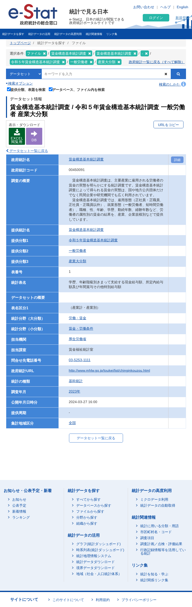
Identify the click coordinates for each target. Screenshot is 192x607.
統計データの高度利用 (68, 33)
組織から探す (86, 523)
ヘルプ (165, 7)
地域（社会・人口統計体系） (99, 574)
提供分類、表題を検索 (28, 89)
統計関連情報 (94, 33)
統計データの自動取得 (157, 505)
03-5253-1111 (79, 360)
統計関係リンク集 (154, 580)
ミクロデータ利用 (154, 499)
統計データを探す (13, 33)
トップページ (20, 43)
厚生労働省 (77, 339)
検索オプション (20, 83)
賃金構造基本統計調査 (86, 159)
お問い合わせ (143, 7)
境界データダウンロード (95, 568)
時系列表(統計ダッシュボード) (100, 550)
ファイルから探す (90, 511)
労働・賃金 (77, 318)
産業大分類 (77, 261)
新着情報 (19, 511)
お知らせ (19, 499)
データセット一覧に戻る (28, 150)
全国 (72, 423)
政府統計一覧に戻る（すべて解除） (157, 62)
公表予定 (19, 505)
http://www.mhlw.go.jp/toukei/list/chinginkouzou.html (109, 370)
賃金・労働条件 (81, 328)
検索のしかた (170, 84)
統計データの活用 (39, 33)
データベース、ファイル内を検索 (78, 89)
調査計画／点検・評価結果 (161, 544)
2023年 (74, 391)
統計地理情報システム (93, 556)
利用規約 (103, 600)
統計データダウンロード (95, 562)
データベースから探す (93, 505)
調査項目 (147, 538)
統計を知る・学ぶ (154, 574)
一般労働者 (77, 251)
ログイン (156, 18)
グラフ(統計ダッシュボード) (98, 544)
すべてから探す (88, 499)
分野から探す (86, 517)
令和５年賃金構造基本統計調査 (93, 240)
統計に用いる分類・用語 (159, 526)
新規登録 (183, 18)
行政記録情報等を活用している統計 (163, 551)
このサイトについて (68, 600)
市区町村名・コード (156, 532)
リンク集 (111, 33)
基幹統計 (76, 381)
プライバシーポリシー (139, 600)
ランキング (21, 517)
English (182, 7)
